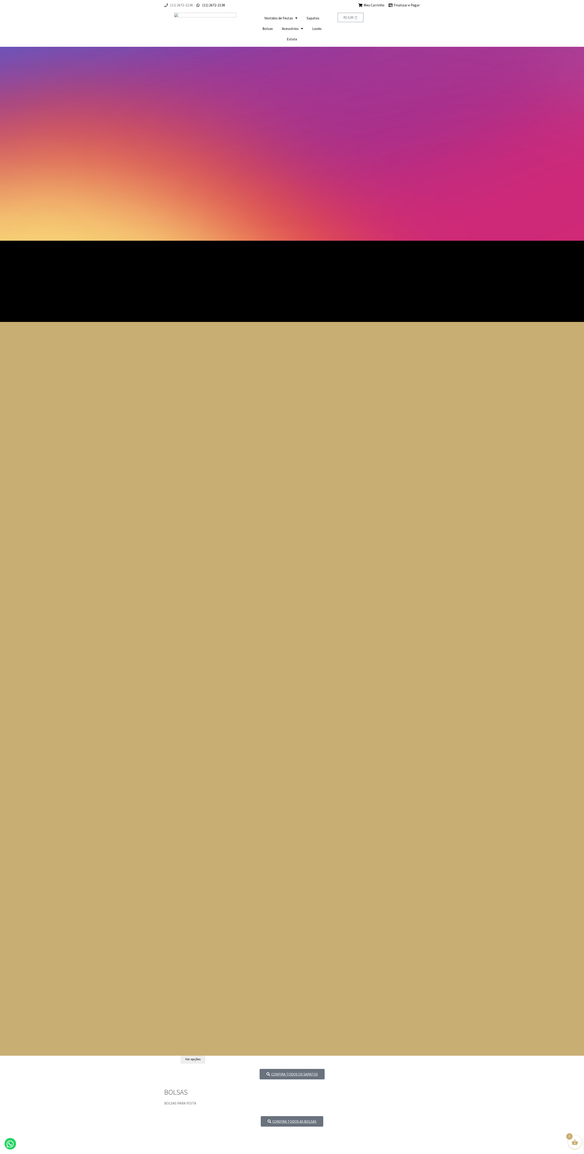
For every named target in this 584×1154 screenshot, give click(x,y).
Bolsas (267, 28)
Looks (317, 28)
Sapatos (313, 18)
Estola (292, 39)
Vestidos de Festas (278, 18)
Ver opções (193, 1059)
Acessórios (290, 28)
